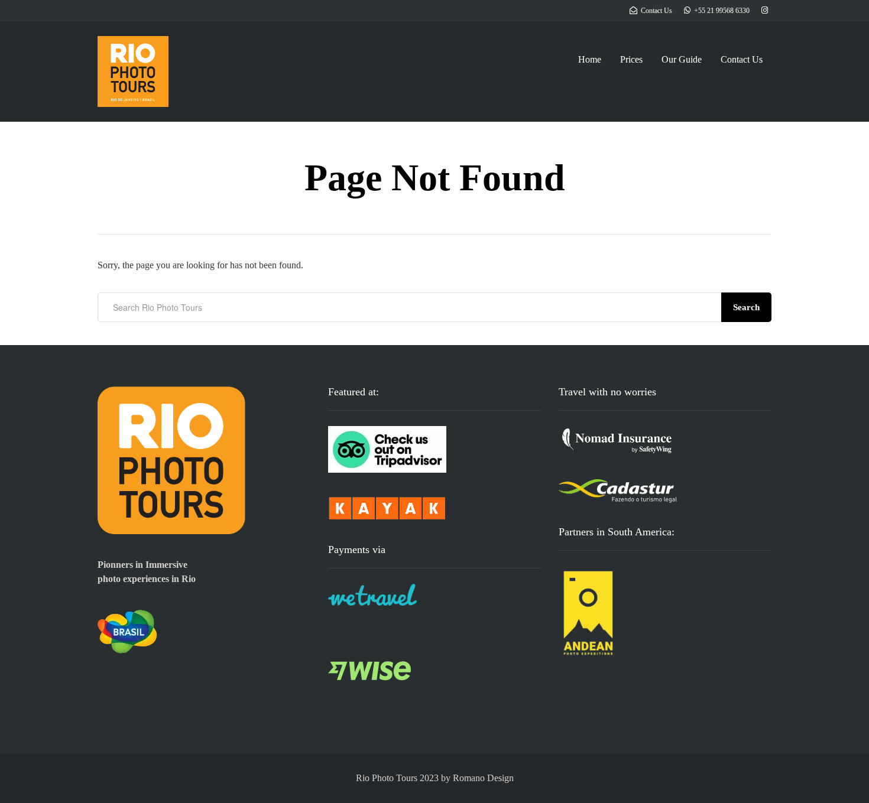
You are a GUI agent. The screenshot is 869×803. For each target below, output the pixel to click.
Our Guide (682, 59)
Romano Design (483, 778)
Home (589, 59)
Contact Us (742, 59)
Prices (631, 59)
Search (746, 307)
